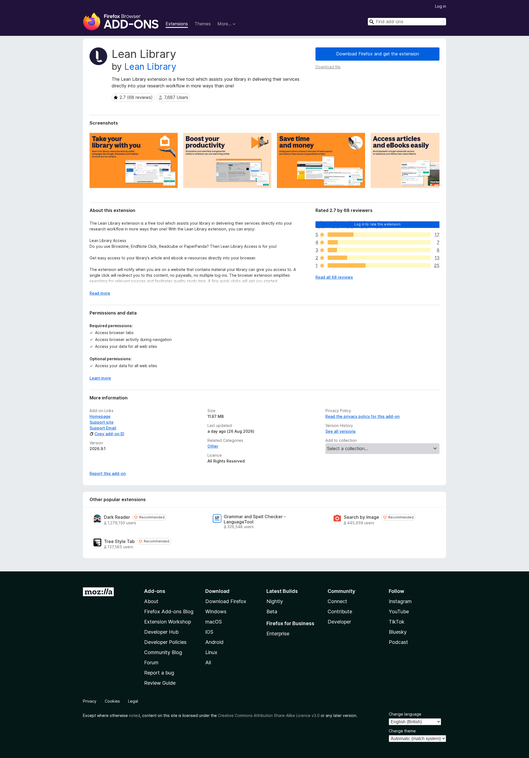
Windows (215, 611)
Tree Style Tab (119, 541)
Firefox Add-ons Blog (168, 611)
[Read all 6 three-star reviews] (379, 250)
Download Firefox (225, 601)
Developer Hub (161, 632)
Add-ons (154, 591)
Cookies (112, 701)
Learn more (100, 378)
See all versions (340, 431)
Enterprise (277, 633)
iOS (209, 632)
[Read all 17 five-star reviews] (379, 234)
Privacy (89, 701)
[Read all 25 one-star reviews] (379, 265)
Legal (133, 701)
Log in (440, 6)
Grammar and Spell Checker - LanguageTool (255, 519)
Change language (405, 714)
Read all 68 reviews (334, 277)
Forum (151, 662)
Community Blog (163, 652)
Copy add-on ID (109, 433)
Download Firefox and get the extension (377, 54)
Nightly (274, 601)
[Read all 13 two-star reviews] (379, 258)
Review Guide (160, 683)
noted (134, 715)
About (151, 601)
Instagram (400, 601)
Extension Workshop (167, 622)
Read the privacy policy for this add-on (362, 416)
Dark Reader (117, 517)
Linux (211, 652)
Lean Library (150, 66)
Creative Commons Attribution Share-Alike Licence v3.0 (269, 715)
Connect (337, 601)
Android (214, 642)
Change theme (402, 731)
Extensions (177, 23)
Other (212, 446)
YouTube (399, 611)
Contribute (340, 611)
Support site (102, 422)
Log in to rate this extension (377, 224)
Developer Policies (165, 642)
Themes (203, 23)
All (208, 662)
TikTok (396, 622)
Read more (100, 293)
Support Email (103, 428)
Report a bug (159, 673)
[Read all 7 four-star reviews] (379, 242)
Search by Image (361, 517)
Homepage (100, 416)
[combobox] (407, 21)
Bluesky (398, 632)
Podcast (398, 642)
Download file (328, 66)
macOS (213, 622)
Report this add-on (108, 473)
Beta (271, 611)
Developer (339, 622)
